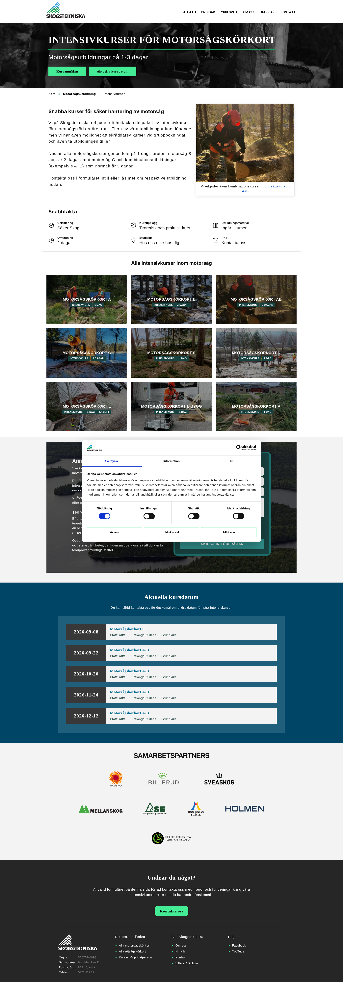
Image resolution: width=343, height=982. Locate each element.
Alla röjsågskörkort (132, 951)
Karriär (268, 12)
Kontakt (288, 12)
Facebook (239, 945)
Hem (51, 94)
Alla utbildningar (199, 12)
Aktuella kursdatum (113, 71)
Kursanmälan (67, 71)
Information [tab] (171, 461)
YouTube (238, 951)
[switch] (149, 516)
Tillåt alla (229, 532)
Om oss (249, 12)
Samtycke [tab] (112, 461)
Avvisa (114, 532)
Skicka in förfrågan (222, 544)
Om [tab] (230, 461)
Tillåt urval (171, 532)
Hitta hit (180, 951)
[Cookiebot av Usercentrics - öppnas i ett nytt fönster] (239, 448)
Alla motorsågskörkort (134, 945)
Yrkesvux (229, 12)
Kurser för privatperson (135, 957)
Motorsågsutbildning (79, 94)
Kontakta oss (171, 911)
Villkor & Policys (187, 963)
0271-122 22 (86, 972)
